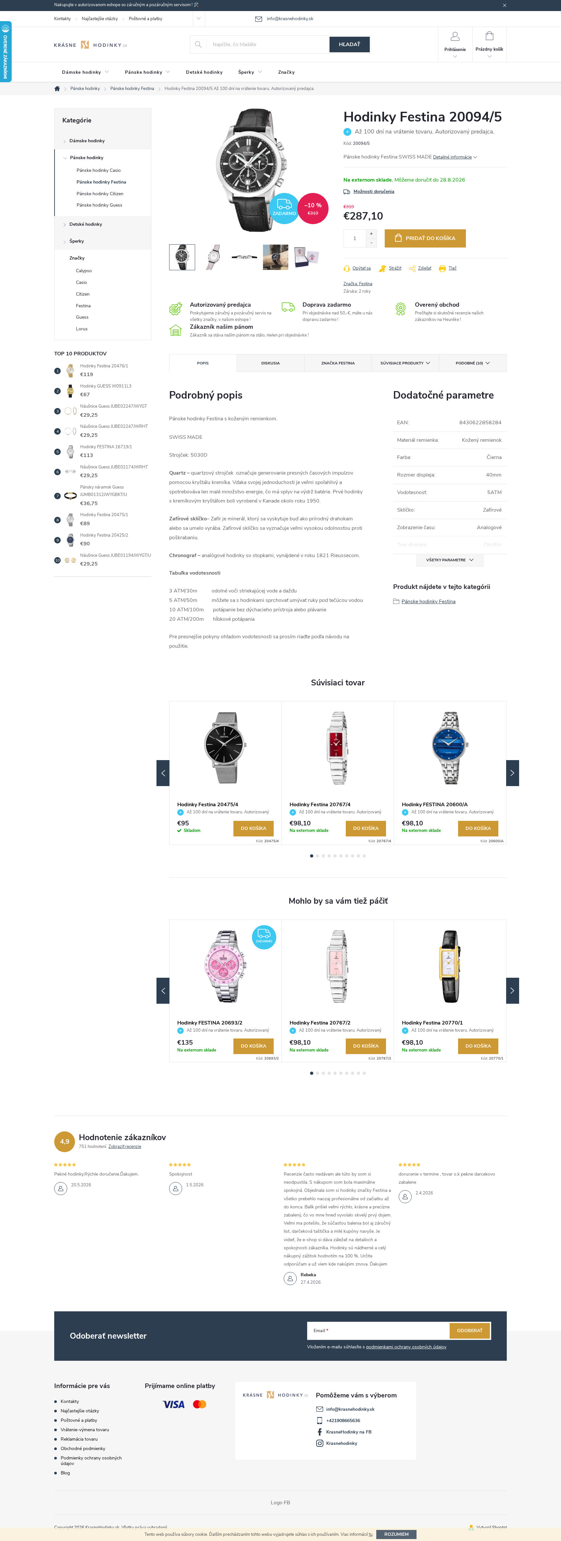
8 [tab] (352, 856)
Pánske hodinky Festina (101, 182)
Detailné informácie (452, 157)
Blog (65, 1473)
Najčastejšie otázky (100, 19)
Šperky (76, 241)
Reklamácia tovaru (79, 1439)
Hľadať (349, 44)
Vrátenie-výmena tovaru (85, 1430)
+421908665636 (343, 1421)
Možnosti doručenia (374, 191)
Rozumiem (396, 1534)
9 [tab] (358, 856)
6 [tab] (341, 856)
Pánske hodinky (86, 158)
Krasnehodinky (341, 1443)
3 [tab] (323, 856)
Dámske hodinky (87, 141)
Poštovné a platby (145, 19)
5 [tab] (335, 856)
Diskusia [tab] (270, 363)
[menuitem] (85, 72)
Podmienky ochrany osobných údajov (91, 1461)
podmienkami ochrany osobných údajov (406, 1347)
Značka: (357, 284)
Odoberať (470, 1331)
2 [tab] (317, 856)
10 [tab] (364, 856)
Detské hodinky (85, 224)
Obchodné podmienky (83, 1448)
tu (370, 1534)
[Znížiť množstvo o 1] (371, 242)
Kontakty (62, 19)
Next (512, 773)
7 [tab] (346, 856)
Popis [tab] (203, 363)
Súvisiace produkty (401, 363)
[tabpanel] (225, 773)
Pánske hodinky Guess (99, 205)
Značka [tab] (338, 363)
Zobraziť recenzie (124, 1147)
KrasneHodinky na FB (349, 1432)
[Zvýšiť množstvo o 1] (371, 234)
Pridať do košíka (430, 238)
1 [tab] (311, 856)
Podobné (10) (469, 363)
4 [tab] (329, 856)
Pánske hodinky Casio (99, 170)
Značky (76, 258)
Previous (162, 773)
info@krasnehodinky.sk (350, 1409)
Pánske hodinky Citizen (100, 194)
